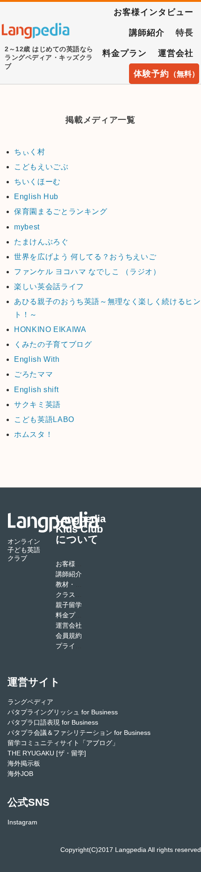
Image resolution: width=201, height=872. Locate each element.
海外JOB (20, 773)
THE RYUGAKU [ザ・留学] (46, 753)
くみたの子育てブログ (53, 344)
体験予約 (166, 73)
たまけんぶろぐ (41, 242)
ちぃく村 (29, 152)
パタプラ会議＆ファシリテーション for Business (79, 732)
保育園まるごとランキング (61, 211)
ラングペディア (30, 702)
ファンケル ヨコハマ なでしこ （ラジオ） (87, 272)
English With (37, 359)
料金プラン (124, 53)
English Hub (36, 197)
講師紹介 (147, 32)
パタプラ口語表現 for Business (52, 722)
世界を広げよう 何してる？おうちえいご (85, 257)
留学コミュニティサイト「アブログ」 (63, 743)
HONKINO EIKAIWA (50, 329)
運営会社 (176, 53)
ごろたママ (33, 374)
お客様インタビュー (154, 12)
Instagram (22, 822)
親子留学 (69, 605)
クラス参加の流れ (82, 594)
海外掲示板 (23, 763)
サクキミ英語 (37, 404)
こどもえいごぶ (41, 167)
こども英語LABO (44, 419)
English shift (36, 390)
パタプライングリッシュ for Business (62, 712)
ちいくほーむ (37, 182)
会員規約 (69, 635)
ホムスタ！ (33, 434)
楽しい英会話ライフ (49, 287)
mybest (27, 227)
